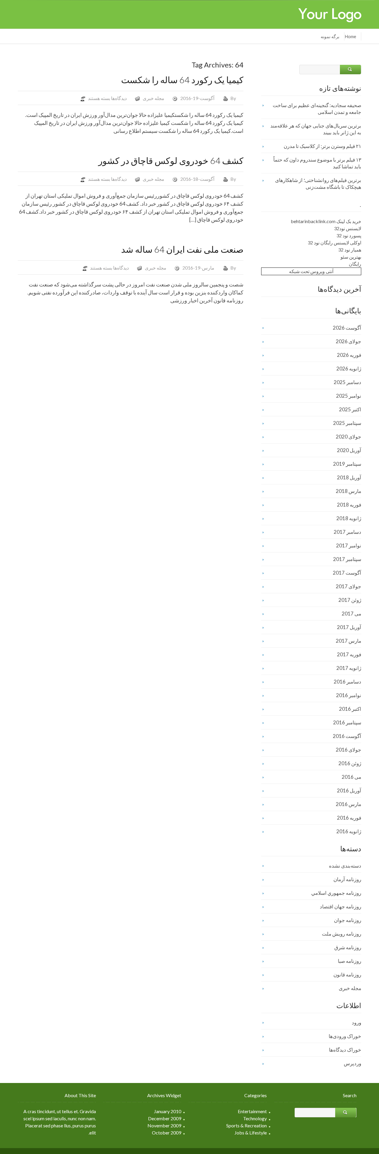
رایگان (355, 264)
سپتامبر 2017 (347, 559)
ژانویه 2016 (348, 831)
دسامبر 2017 (347, 532)
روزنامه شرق (347, 947)
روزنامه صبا (349, 961)
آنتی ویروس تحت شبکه (311, 271)
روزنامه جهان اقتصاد (340, 906)
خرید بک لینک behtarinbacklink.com (326, 221)
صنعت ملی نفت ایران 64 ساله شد (182, 249)
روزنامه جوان (347, 920)
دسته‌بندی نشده (345, 866)
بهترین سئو (351, 257)
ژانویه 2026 (348, 368)
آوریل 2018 (349, 477)
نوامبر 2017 (348, 545)
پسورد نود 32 (348, 235)
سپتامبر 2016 (347, 722)
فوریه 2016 (349, 818)
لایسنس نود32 (347, 228)
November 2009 (164, 1125)
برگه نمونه (330, 36)
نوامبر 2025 (348, 396)
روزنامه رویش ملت (341, 934)
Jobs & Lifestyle (251, 1132)
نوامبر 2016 (348, 695)
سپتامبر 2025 (347, 423)
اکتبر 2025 (350, 409)
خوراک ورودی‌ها (345, 1036)
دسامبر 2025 (347, 382)
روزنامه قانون (347, 974)
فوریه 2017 (349, 654)
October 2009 (166, 1132)
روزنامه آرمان (347, 879)
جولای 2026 (348, 341)
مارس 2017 (348, 641)
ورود (356, 1022)
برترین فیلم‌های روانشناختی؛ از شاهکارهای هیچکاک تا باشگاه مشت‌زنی (318, 183)
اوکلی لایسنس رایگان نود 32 (334, 242)
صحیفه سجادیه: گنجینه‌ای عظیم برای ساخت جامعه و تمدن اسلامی (317, 108)
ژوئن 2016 (349, 763)
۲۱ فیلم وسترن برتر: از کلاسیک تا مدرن (322, 146)
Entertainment (252, 1111)
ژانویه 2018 (348, 518)
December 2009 (164, 1118)
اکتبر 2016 (350, 709)
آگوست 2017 (347, 573)
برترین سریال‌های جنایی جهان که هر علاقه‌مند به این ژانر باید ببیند (315, 129)
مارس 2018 (348, 491)
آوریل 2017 (349, 627)
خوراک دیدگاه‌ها (345, 1050)
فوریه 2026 (349, 355)
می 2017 (351, 613)
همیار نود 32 (349, 249)
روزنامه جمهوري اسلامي (336, 893)
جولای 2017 (348, 586)
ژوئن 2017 (349, 600)
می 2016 (351, 777)
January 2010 (167, 1111)
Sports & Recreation (246, 1125)
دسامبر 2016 (347, 681)
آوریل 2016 (349, 790)
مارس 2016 (348, 804)
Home (350, 36)
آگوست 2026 (347, 328)
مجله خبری (153, 98)
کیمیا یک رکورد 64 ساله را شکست (182, 79)
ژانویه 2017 (348, 668)
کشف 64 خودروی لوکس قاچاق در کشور (170, 160)
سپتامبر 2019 (347, 464)
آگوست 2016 (347, 736)
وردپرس (352, 1063)
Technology (255, 1118)
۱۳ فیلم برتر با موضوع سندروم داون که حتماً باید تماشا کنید (317, 163)
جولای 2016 (348, 750)
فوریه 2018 (349, 505)
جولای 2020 (348, 436)
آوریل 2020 (349, 450)
